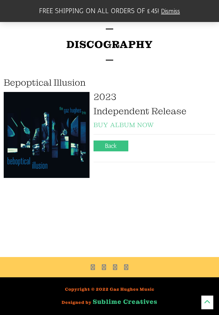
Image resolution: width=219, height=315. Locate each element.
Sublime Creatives (125, 302)
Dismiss (170, 11)
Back (111, 146)
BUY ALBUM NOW (124, 125)
